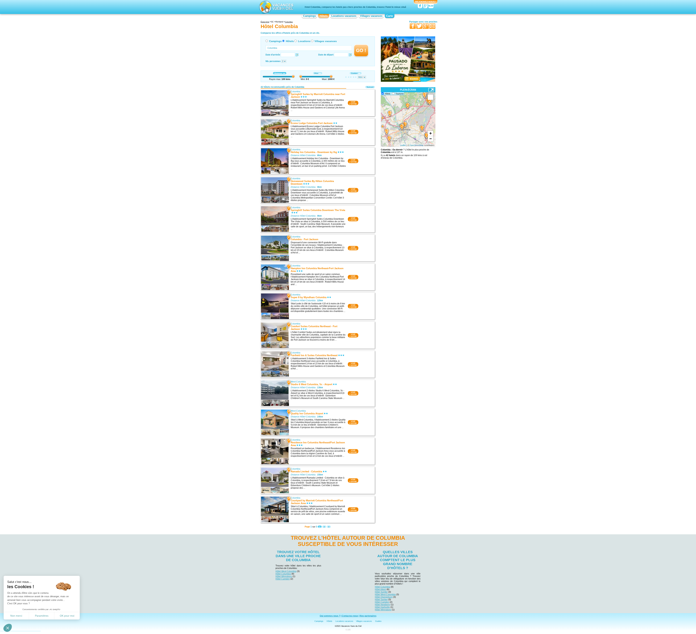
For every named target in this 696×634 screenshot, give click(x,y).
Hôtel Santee (381, 599)
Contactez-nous (350, 616)
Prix (316, 73)
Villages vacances (371, 15)
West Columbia (298, 381)
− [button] (430, 138)
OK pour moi (67, 615)
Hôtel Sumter (381, 592)
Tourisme (399, 94)
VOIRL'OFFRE (353, 103)
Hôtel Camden (283, 579)
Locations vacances (343, 15)
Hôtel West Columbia (286, 571)
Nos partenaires (368, 616)
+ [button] (430, 133)
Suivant (370, 87)
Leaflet (403, 145)
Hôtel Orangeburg (384, 597)
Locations (304, 41)
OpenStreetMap (416, 145)
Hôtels (324, 15)
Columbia (295, 91)
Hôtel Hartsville (382, 607)
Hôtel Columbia (283, 574)
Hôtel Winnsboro (284, 576)
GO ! (361, 50)
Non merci (16, 615)
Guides (378, 621)
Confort (354, 73)
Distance (278, 73)
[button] (7, 627)
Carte (389, 15)
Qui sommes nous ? (330, 616)
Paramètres (41, 615)
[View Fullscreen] (430, 97)
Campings (309, 15)
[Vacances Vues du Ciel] (275, 7)
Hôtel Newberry (382, 604)
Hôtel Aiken (380, 589)
